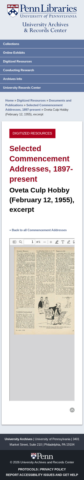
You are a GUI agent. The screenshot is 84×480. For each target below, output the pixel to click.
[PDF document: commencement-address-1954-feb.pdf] (42, 319)
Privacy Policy (53, 469)
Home (9, 100)
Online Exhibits (14, 52)
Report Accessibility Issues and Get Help (42, 475)
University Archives (18, 439)
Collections (11, 44)
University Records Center (22, 87)
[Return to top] (72, 410)
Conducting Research (18, 70)
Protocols (28, 469)
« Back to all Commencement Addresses (38, 230)
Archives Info (12, 79)
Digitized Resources (17, 61)
